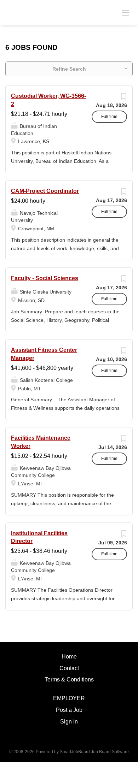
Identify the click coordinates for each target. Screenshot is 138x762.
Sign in (69, 722)
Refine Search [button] (69, 69)
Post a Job (69, 710)
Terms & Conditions (69, 680)
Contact (69, 668)
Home (69, 657)
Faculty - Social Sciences (44, 278)
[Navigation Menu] (125, 12)
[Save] (123, 98)
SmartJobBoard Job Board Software (94, 751)
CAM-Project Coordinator (45, 191)
